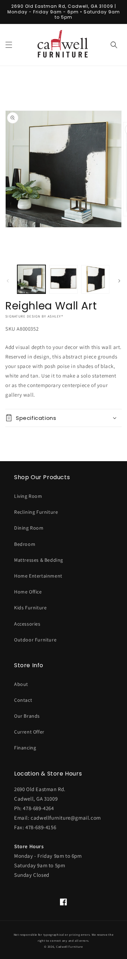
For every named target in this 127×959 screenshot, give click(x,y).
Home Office (28, 592)
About (21, 684)
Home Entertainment (38, 576)
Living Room (28, 496)
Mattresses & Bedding (38, 560)
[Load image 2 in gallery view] (63, 279)
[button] (9, 45)
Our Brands (27, 716)
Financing (25, 747)
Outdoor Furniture (35, 640)
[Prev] (8, 281)
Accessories (27, 624)
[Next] (119, 281)
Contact (23, 700)
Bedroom (24, 544)
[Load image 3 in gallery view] (95, 279)
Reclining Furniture (36, 512)
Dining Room (29, 528)
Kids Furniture (30, 607)
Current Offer (29, 732)
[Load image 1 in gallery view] (31, 279)
